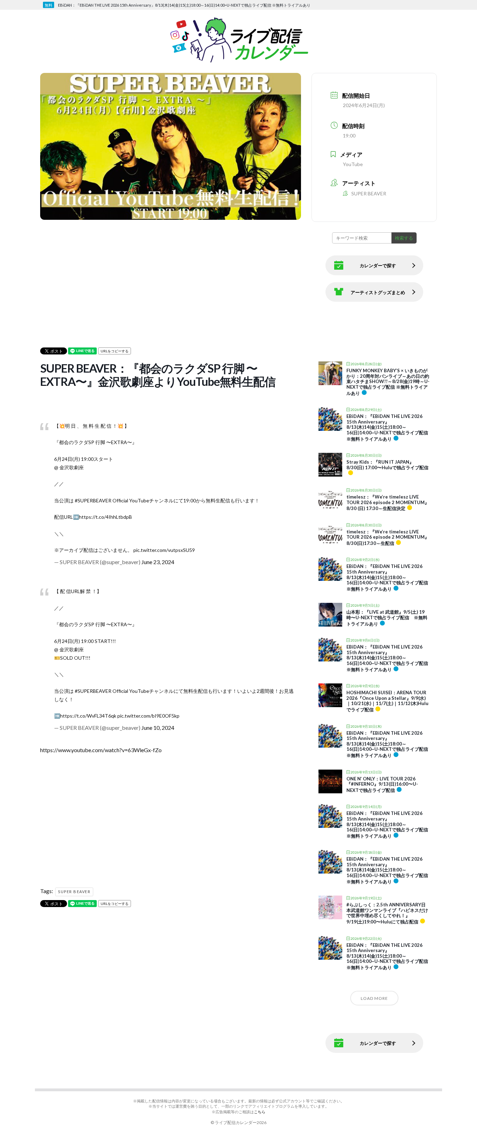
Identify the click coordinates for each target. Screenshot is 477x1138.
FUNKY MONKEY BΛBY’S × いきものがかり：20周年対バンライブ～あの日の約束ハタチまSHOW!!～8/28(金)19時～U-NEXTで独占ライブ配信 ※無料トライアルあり (388, 382)
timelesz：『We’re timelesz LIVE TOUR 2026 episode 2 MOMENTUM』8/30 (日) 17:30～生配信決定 (387, 502)
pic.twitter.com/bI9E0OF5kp (148, 716)
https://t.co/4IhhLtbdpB (105, 517)
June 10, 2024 (157, 727)
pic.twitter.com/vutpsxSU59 (164, 550)
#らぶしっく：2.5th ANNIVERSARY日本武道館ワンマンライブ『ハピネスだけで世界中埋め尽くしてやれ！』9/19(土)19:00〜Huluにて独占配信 (387, 913)
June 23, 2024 (157, 562)
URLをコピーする (115, 351)
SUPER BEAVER (74, 891)
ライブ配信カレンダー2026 (240, 1122)
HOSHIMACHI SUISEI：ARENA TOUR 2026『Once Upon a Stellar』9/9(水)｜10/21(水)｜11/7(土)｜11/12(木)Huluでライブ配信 (387, 701)
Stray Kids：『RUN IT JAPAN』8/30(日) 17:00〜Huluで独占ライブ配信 (387, 464)
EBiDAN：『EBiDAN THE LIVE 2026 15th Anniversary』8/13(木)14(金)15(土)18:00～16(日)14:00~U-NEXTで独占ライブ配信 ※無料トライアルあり (387, 427)
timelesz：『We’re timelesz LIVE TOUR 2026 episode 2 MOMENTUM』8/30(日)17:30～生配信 (387, 537)
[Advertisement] (243, 271)
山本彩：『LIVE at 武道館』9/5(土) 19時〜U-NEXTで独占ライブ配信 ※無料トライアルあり (386, 617)
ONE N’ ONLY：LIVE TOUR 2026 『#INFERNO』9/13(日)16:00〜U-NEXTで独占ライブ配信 (382, 784)
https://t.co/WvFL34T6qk (88, 716)
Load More (374, 998)
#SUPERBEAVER (93, 500)
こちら (259, 1111)
